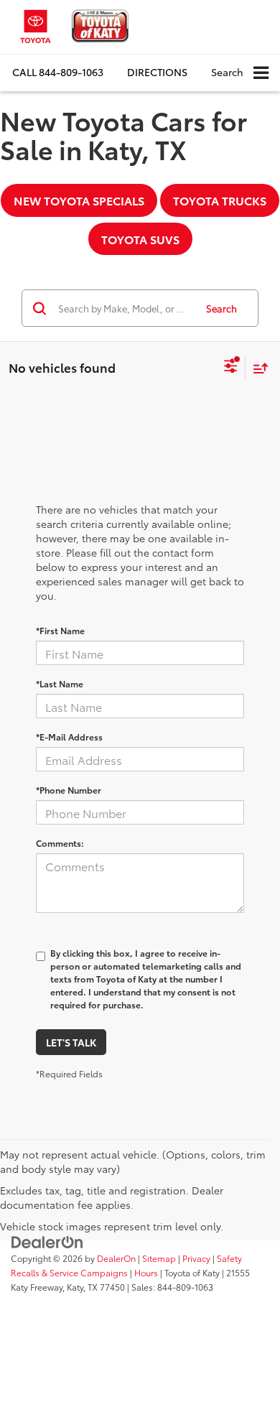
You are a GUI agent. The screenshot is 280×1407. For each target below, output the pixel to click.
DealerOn (116, 1258)
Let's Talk (71, 1042)
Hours (146, 1272)
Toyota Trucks (219, 200)
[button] (58, 72)
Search (221, 308)
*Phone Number (68, 790)
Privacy (196, 1258)
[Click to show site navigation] (261, 73)
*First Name (60, 630)
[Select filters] (231, 367)
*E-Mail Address (69, 736)
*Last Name (59, 683)
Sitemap (159, 1258)
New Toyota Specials (79, 200)
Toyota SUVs (140, 239)
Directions (157, 72)
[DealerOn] (47, 1241)
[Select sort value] (257, 368)
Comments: (60, 843)
